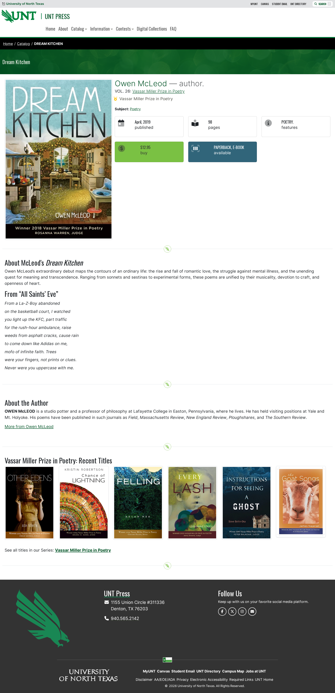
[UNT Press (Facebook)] (222, 611)
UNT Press (57, 16)
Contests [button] (124, 28)
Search (324, 4)
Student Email (279, 4)
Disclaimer (144, 680)
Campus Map (233, 671)
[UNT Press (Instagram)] (242, 611)
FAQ (173, 28)
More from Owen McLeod (29, 426)
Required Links (241, 680)
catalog (23, 44)
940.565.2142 (125, 618)
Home (50, 28)
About (63, 28)
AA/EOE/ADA (164, 680)
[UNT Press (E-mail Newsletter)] (252, 611)
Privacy (183, 680)
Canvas (265, 4)
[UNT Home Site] (42, 618)
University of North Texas (25, 4)
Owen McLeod (141, 83)
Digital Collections (152, 28)
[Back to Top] (167, 249)
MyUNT (254, 4)
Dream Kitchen (48, 44)
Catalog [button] (78, 28)
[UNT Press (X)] (232, 611)
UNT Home (264, 680)
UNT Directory (298, 4)
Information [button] (100, 28)
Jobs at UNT (256, 671)
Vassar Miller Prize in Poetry (158, 91)
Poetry (135, 109)
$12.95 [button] (145, 147)
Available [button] (222, 152)
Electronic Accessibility (209, 680)
